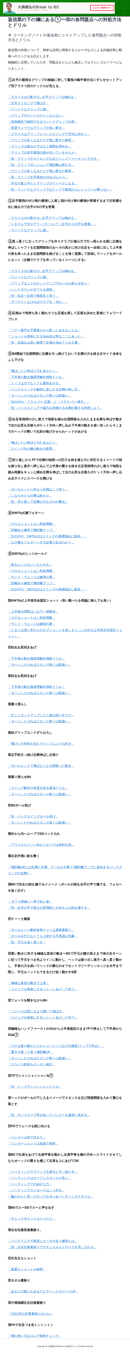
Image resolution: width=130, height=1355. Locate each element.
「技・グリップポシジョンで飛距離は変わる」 (41, 165)
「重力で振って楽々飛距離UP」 (30, 1052)
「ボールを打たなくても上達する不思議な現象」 (43, 936)
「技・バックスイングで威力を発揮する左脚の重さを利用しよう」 (55, 408)
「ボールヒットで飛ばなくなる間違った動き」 (41, 766)
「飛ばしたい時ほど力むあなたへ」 (33, 371)
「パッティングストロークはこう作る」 (36, 1190)
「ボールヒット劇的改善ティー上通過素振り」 (41, 930)
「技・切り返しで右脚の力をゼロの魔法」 (38, 502)
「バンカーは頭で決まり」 (27, 1137)
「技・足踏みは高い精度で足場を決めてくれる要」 (44, 342)
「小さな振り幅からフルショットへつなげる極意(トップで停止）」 (56, 1046)
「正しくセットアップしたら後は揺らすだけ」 (41, 715)
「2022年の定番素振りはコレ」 (31, 1314)
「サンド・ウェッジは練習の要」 (31, 577)
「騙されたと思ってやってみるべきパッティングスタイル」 (51, 1196)
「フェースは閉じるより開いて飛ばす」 (36, 1011)
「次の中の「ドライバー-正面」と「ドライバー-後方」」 (49, 402)
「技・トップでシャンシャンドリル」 (35, 1087)
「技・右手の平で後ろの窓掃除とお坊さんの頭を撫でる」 (49, 908)
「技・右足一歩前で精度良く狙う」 (33, 296)
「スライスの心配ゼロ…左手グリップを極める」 (42, 97)
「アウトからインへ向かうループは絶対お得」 (41, 845)
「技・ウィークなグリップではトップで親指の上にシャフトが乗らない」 (60, 189)
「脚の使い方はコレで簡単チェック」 (35, 1336)
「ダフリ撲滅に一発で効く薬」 (30, 901)
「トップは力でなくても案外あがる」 (35, 383)
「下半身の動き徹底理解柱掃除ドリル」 (36, 377)
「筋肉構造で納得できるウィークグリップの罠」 (43, 122)
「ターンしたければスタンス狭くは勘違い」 (39, 395)
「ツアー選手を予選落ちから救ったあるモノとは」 (44, 330)
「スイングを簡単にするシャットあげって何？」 (43, 989)
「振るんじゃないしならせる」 (30, 565)
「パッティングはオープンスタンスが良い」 (39, 1178)
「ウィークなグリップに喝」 (28, 109)
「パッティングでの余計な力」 (30, 1184)
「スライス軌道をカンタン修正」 (31, 1064)
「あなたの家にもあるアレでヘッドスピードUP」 (43, 1291)
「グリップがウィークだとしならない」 (36, 115)
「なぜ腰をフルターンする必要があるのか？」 (41, 542)
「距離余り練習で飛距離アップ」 (31, 530)
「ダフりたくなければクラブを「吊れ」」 (38, 302)
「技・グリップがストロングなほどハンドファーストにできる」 (54, 159)
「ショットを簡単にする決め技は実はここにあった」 (46, 336)
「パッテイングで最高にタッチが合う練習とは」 (43, 1241)
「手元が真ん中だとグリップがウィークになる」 (43, 183)
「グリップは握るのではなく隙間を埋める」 (39, 146)
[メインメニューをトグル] (123, 8)
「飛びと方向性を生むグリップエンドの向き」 (41, 744)
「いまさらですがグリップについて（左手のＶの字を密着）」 (52, 224)
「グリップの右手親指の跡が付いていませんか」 (43, 152)
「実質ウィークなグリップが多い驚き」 (36, 128)
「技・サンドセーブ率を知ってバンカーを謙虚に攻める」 (49, 1115)
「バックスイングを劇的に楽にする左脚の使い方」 (44, 389)
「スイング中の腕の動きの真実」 (31, 449)
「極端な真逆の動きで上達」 (28, 983)
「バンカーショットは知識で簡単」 (33, 1143)
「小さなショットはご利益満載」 (31, 524)
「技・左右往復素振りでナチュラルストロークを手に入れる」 (52, 1247)
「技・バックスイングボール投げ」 (33, 816)
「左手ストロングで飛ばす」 (28, 103)
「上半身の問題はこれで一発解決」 (33, 611)
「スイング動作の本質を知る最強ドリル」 (38, 788)
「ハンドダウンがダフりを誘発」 (31, 289)
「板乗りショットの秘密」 (27, 1269)
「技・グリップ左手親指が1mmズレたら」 (38, 177)
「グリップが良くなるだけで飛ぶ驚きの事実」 (41, 140)
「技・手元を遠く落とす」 (27, 942)
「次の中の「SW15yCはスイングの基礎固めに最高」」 (47, 536)
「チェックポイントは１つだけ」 (31, 1219)
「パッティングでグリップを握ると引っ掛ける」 (43, 1172)
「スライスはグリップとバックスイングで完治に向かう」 (49, 134)
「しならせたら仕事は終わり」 (30, 495)
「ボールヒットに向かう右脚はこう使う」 (38, 489)
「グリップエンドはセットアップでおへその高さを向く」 (49, 283)
